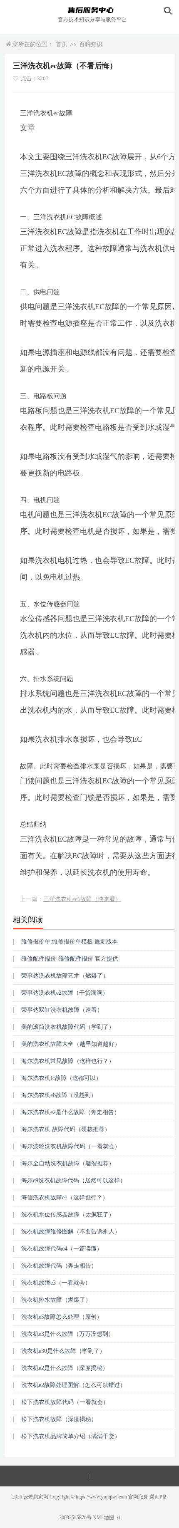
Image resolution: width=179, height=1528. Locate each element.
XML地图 (103, 1518)
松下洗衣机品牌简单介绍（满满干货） (70, 1436)
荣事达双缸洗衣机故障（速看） (62, 1010)
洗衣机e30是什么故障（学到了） (63, 1351)
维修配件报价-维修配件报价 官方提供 (69, 959)
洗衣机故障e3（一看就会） (56, 1283)
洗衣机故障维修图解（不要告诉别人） (70, 1231)
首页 (61, 44)
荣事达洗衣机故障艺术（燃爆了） (65, 976)
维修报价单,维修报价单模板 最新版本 (69, 942)
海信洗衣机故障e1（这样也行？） (64, 1197)
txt (117, 1518)
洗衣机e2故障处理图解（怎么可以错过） (73, 1385)
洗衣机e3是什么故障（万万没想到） (67, 1334)
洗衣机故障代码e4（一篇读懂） (61, 1249)
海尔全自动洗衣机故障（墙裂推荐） (67, 1163)
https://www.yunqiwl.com (101, 1497)
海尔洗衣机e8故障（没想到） (59, 1095)
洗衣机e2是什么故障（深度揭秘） (64, 1368)
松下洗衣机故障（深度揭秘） (59, 1419)
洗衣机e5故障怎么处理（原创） (61, 1317)
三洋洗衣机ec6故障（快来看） (82, 899)
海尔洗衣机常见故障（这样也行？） (67, 1061)
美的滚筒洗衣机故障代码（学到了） (67, 1027)
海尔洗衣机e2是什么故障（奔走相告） (70, 1112)
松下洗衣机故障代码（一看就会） (65, 1402)
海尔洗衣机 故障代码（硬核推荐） (65, 1129)
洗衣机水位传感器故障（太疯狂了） (67, 1214)
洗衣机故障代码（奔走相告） (59, 1266)
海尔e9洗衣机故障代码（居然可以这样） (73, 1180)
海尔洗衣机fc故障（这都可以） (61, 1078)
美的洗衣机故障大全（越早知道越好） (70, 1044)
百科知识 (90, 44)
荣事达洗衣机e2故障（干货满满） (64, 993)
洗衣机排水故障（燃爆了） (56, 1300)
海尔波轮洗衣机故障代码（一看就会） (70, 1146)
